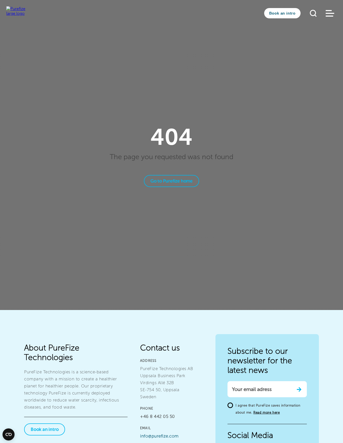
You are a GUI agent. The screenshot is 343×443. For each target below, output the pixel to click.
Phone (146, 408)
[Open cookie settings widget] (9, 434)
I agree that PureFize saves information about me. (268, 409)
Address (148, 361)
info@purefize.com (159, 435)
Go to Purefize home (171, 181)
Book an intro (282, 13)
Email (145, 428)
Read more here (266, 412)
